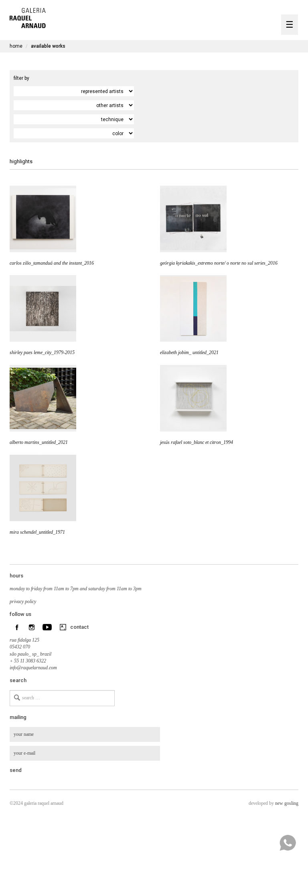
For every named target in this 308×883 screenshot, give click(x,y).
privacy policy (23, 601)
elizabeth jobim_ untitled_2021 (189, 352)
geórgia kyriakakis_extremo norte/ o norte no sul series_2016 (219, 263)
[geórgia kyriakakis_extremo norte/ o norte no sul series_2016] (193, 219)
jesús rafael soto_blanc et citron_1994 (196, 442)
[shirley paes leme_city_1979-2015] (43, 308)
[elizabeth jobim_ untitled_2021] (193, 308)
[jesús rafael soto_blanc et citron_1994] (193, 398)
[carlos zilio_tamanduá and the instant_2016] (43, 219)
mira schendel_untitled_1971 (37, 532)
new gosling (286, 803)
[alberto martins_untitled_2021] (43, 398)
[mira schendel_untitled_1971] (43, 488)
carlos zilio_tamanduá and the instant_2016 (52, 263)
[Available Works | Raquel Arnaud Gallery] (28, 17)
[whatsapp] (287, 843)
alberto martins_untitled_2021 (39, 442)
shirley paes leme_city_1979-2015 (42, 352)
